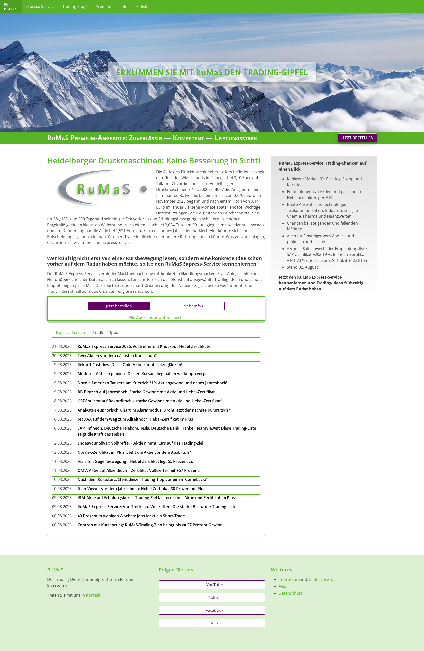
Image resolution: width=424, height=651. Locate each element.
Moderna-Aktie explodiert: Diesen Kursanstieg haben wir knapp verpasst (145, 373)
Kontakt (93, 595)
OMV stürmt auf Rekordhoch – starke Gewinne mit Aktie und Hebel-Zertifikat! (150, 401)
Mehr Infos (193, 306)
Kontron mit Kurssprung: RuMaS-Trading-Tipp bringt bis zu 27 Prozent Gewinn (150, 525)
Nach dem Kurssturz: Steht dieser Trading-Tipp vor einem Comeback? (142, 479)
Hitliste (141, 6)
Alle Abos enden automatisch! (156, 317)
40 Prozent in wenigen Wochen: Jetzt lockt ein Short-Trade (131, 515)
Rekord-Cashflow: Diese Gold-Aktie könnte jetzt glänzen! (130, 364)
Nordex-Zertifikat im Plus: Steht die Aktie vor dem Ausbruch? (134, 452)
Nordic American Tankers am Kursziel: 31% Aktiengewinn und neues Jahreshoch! (152, 382)
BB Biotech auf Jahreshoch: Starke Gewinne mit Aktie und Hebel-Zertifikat (146, 392)
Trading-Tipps (75, 6)
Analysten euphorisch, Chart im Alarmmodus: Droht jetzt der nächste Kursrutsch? (154, 410)
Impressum (289, 579)
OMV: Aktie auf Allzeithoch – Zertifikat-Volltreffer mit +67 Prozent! (139, 470)
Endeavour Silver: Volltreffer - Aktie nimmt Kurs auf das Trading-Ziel (140, 443)
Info (124, 6)
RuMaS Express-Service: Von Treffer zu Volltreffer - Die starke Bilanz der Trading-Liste (157, 506)
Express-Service (40, 6)
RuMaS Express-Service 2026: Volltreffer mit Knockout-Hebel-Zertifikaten (145, 346)
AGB (283, 586)
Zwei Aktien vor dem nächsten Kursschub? (117, 355)
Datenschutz (290, 593)
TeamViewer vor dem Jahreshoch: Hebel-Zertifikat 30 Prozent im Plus (141, 488)
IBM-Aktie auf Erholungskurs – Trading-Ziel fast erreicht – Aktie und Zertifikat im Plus (156, 497)
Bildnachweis (321, 579)
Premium (104, 6)
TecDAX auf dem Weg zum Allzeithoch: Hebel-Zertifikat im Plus (135, 419)
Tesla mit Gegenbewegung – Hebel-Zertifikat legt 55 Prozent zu (135, 461)
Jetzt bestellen (357, 138)
